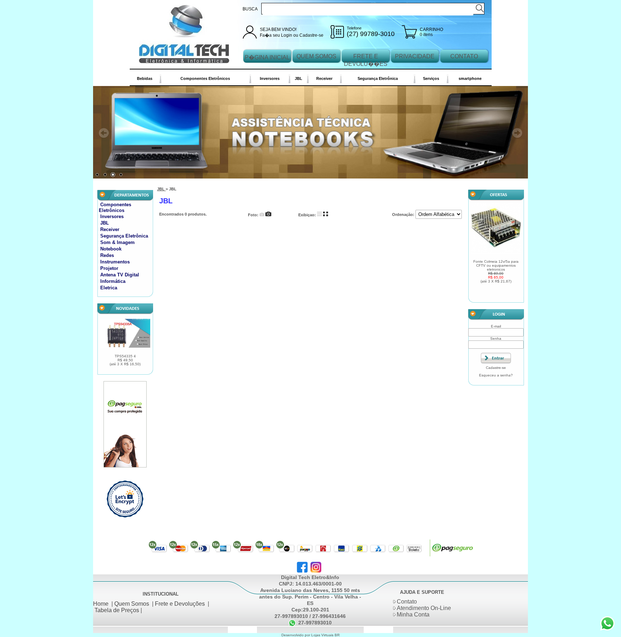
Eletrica (108, 289)
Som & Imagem (117, 244)
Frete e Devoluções (180, 605)
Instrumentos (115, 263)
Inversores (270, 78)
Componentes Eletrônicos (205, 78)
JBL (298, 78)
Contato (407, 603)
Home (101, 605)
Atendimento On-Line (424, 610)
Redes (107, 257)
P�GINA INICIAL (267, 57)
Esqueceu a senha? (496, 377)
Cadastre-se (311, 35)
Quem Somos (131, 605)
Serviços (431, 78)
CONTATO (464, 56)
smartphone (470, 78)
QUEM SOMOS (316, 56)
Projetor (109, 270)
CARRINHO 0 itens (431, 32)
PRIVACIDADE (414, 56)
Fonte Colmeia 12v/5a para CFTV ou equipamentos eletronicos (496, 273)
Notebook (110, 250)
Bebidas (144, 78)
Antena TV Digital (119, 276)
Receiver (324, 78)
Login (286, 35)
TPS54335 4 (125, 362)
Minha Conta (413, 616)
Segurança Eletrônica (377, 78)
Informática (112, 283)
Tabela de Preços (117, 612)
